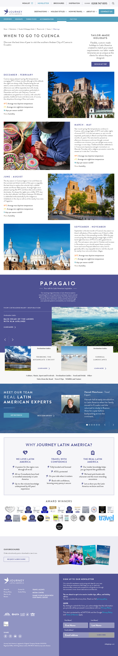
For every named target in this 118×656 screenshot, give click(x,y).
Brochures (59, 3)
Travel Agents (38, 590)
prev (5, 339)
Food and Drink (79, 375)
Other (89, 375)
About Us (90, 11)
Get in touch (16, 415)
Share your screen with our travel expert (42, 596)
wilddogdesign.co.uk (109, 644)
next (12, 339)
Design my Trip (100, 64)
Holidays (19, 19)
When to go (61, 19)
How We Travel (75, 11)
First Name (68, 620)
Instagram (20, 636)
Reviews (6, 597)
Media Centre (38, 593)
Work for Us (7, 594)
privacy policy (102, 599)
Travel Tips (59, 379)
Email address (69, 630)
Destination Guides (63, 375)
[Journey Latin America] (13, 12)
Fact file (73, 19)
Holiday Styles (58, 11)
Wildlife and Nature (73, 379)
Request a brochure (16, 559)
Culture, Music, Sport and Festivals (40, 375)
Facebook (5, 636)
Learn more (8, 327)
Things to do (31, 19)
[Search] (113, 3)
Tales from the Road (45, 379)
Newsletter (43, 3)
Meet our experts (44, 416)
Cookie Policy (22, 592)
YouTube (15, 636)
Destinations (40, 11)
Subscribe (101, 635)
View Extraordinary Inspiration (22, 308)
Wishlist (26, 3)
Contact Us (106, 11)
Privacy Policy (8, 592)
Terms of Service (72, 614)
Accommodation (47, 19)
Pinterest (10, 636)
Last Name (94, 620)
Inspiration (74, 3)
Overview (8, 19)
